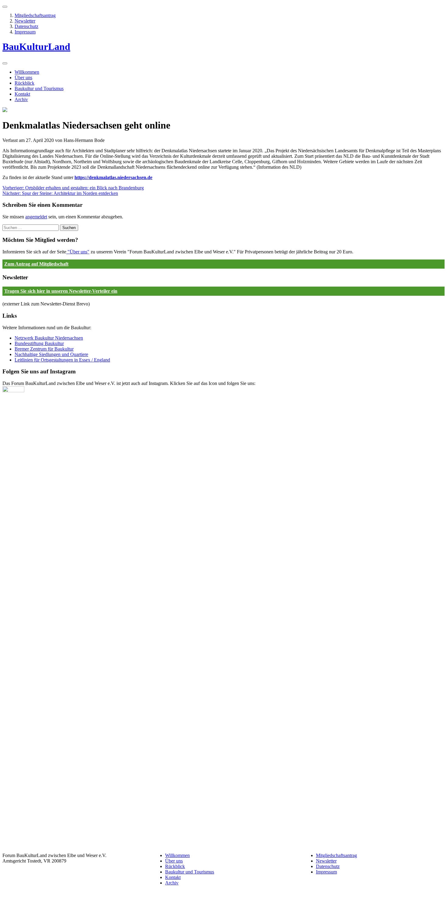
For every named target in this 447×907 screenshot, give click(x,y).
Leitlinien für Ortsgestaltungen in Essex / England (62, 359)
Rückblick (24, 83)
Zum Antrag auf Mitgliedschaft (36, 263)
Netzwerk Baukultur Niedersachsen (49, 338)
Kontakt (22, 94)
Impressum (25, 31)
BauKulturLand (36, 46)
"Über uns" (77, 251)
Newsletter (25, 20)
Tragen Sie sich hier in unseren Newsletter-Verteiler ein (60, 291)
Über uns (23, 77)
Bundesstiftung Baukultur (39, 343)
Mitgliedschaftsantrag (35, 15)
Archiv (21, 99)
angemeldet (36, 216)
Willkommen (27, 72)
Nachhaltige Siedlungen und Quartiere (51, 354)
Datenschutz (26, 26)
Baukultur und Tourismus (39, 88)
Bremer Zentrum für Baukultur (44, 348)
